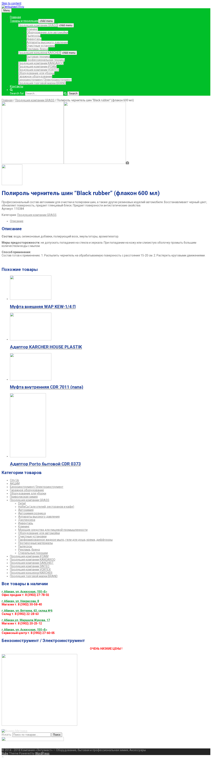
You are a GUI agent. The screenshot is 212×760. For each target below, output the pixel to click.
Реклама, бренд (37, 49)
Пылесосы (33, 35)
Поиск (56, 734)
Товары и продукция (24, 21)
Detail (22, 503)
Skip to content (11, 3)
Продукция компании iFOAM (37, 66)
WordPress (42, 753)
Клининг (32, 29)
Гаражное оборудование (35, 76)
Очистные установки (40, 45)
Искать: (7, 734)
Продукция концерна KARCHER (39, 52)
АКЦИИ (15, 483)
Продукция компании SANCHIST (32, 563)
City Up (14, 480)
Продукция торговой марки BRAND (42, 83)
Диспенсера (26, 520)
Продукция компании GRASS (38, 25)
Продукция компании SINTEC (29, 566)
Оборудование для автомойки (47, 32)
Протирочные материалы (35, 543)
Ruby (5, 753)
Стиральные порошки (33, 553)
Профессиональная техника (45, 60)
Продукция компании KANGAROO (41, 63)
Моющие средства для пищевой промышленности (53, 529)
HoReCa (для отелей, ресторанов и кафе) (46, 506)
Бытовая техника (38, 56)
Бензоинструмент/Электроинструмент (45, 79)
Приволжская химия (24, 496)
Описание (16, 221)
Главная (15, 17)
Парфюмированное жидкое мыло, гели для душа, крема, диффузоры (65, 539)
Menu (6, 10)
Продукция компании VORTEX (38, 69)
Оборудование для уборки (36, 73)
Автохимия (26, 510)
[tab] (110, 221)
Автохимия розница (32, 513)
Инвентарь (33, 39)
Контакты (16, 86)
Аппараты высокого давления (47, 42)
